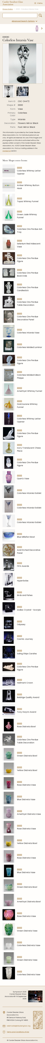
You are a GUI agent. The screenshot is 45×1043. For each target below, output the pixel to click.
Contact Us (6, 151)
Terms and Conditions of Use (18, 1032)
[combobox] (19, 15)
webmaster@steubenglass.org (18, 1026)
